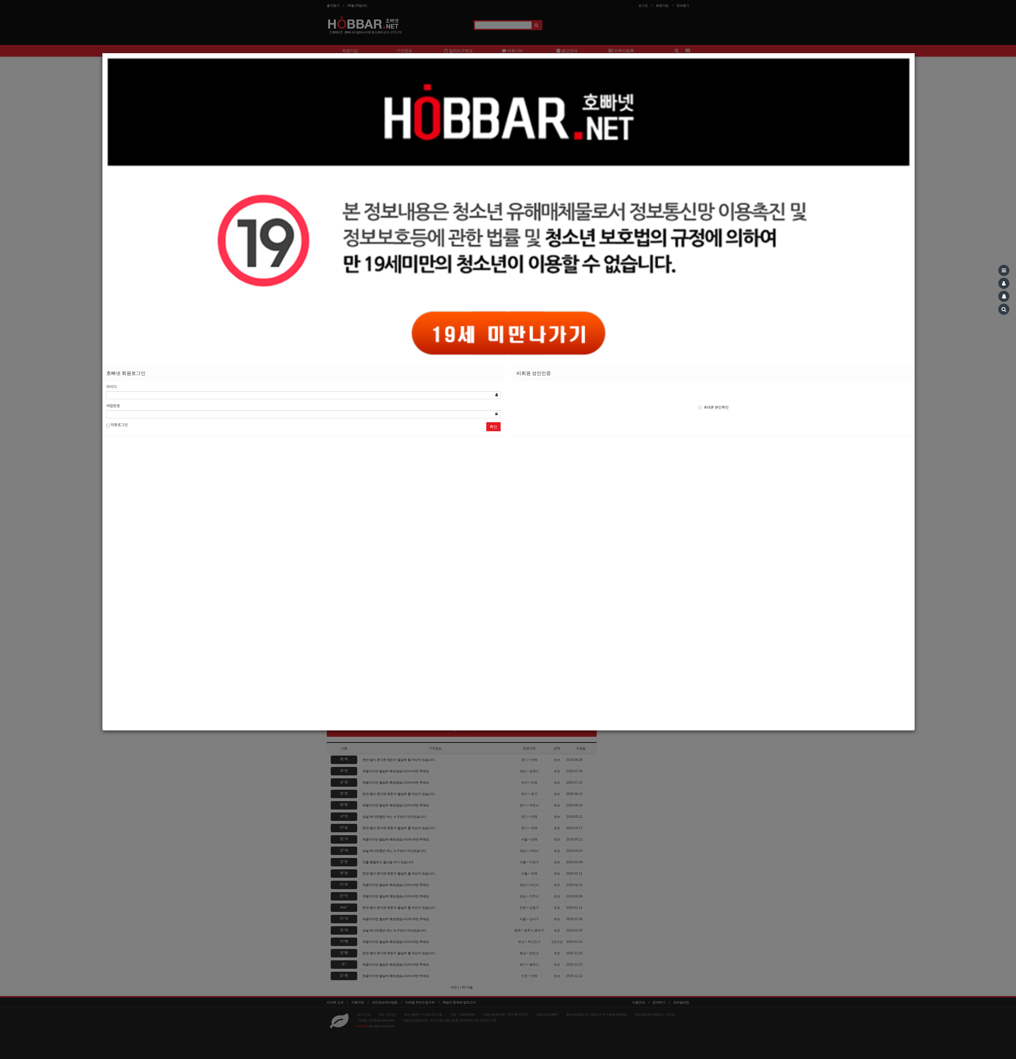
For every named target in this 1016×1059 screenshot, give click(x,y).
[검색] (1003, 309)
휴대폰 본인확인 (716, 408)
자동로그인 (119, 425)
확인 (493, 427)
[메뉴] (1003, 270)
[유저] (1003, 283)
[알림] (1003, 296)
